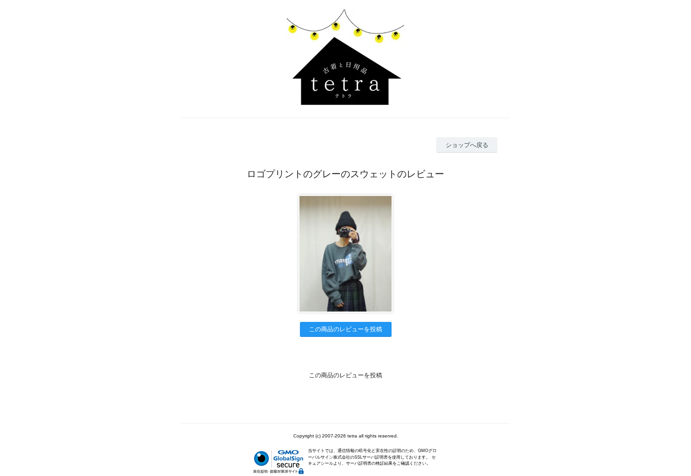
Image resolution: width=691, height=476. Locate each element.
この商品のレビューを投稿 (345, 329)
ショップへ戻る (467, 144)
